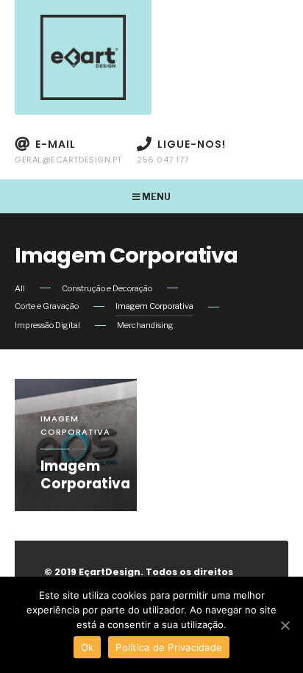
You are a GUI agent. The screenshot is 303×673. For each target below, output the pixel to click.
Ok (87, 647)
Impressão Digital (47, 325)
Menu (155, 196)
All (20, 288)
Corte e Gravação (47, 306)
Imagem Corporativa (154, 306)
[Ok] (284, 625)
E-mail (68, 151)
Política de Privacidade (168, 647)
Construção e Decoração (107, 288)
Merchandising (145, 325)
